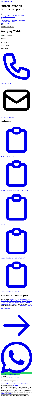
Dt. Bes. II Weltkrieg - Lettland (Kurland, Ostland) (15, 190)
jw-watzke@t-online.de (7, 117)
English (8, 23)
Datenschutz (24, 384)
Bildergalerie (21, 15)
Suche (2, 15)
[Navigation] (1, 14)
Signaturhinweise (6, 17)
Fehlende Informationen (7, 384)
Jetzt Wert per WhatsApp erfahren (10, 374)
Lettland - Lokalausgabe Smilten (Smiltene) (13, 258)
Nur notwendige (14, 395)
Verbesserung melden (7, 26)
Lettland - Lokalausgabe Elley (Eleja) (11, 292)
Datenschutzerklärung (7, 393)
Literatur (13, 17)
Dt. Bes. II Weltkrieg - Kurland (9, 157)
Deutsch (3, 23)
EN (5, 18)
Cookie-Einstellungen (6, 385)
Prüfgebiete (14, 15)
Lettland (29, 301)
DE (2, 18)
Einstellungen (4, 395)
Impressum (17, 384)
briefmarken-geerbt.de (26, 305)
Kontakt (15, 385)
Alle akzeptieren (24, 395)
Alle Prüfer (7, 15)
